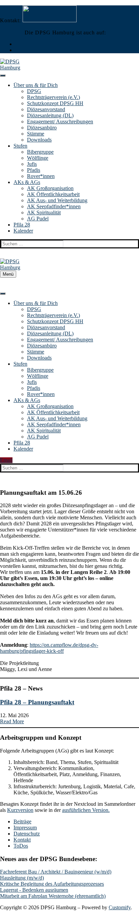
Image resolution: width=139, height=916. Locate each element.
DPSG (34, 91)
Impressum (25, 827)
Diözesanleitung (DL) (50, 115)
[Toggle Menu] (2, 75)
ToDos (20, 846)
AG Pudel (38, 218)
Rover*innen (41, 176)
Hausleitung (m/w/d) (22, 878)
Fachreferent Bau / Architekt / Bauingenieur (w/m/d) (55, 872)
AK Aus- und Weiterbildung (57, 200)
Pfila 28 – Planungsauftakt (37, 702)
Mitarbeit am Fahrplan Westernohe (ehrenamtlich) (53, 896)
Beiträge (22, 821)
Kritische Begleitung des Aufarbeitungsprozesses (52, 884)
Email (6, 460)
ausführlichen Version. (86, 810)
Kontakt (22, 840)
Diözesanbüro (42, 127)
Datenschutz (26, 833)
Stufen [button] (20, 146)
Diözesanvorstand (46, 109)
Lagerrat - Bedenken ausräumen (34, 890)
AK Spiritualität (44, 212)
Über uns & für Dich (35, 85)
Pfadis (33, 170)
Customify (120, 907)
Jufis (32, 164)
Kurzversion (20, 810)
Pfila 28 (21, 224)
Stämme (35, 133)
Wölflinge (37, 158)
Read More (12, 721)
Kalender (23, 231)
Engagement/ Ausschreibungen (60, 121)
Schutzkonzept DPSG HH (55, 103)
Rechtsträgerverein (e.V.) (53, 97)
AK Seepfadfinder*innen (54, 206)
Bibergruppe (40, 152)
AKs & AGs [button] (26, 182)
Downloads (39, 140)
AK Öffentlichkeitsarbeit (53, 194)
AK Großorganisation (50, 188)
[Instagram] (17, 44)
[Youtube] (17, 50)
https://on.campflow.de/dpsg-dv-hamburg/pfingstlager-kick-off (49, 648)
